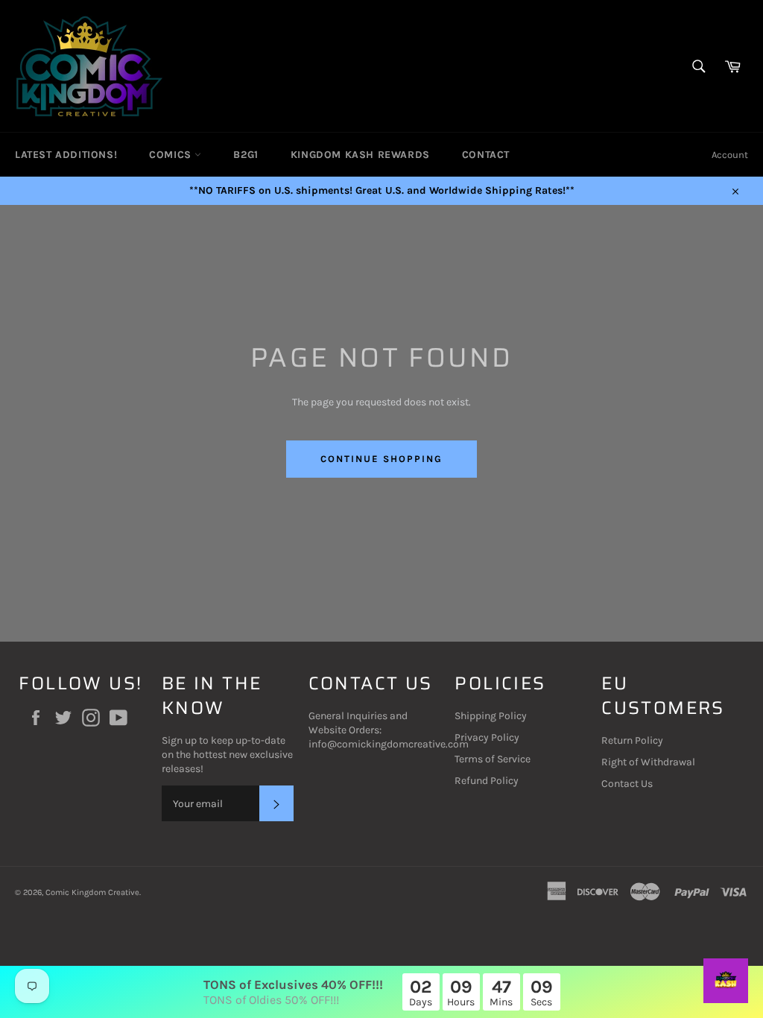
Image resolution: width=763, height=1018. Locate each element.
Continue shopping (381, 458)
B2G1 (245, 154)
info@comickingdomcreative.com (388, 744)
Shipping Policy (491, 715)
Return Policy (632, 740)
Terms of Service (493, 759)
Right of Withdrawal (648, 762)
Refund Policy (487, 780)
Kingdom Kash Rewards (360, 154)
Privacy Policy (487, 737)
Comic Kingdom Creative (92, 892)
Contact (486, 154)
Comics (171, 154)
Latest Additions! (66, 154)
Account (730, 154)
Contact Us (627, 783)
